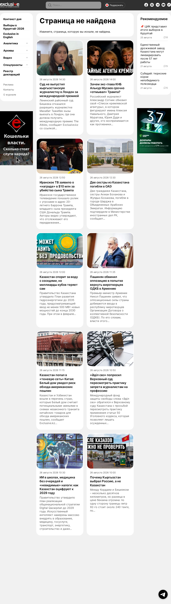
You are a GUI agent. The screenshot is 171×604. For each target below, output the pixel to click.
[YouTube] (163, 6)
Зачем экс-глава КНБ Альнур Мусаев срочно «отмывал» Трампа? (107, 88)
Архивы (8, 50)
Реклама (8, 84)
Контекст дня (12, 19)
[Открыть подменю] (27, 43)
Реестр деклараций (11, 72)
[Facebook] (146, 6)
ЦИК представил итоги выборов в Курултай (153, 30)
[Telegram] (158, 5)
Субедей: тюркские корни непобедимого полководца (153, 78)
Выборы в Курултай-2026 (13, 27)
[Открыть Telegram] (163, 594)
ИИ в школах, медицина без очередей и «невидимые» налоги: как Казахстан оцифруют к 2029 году (59, 485)
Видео (7, 57)
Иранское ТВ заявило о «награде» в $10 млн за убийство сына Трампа (57, 186)
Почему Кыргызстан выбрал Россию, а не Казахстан (105, 481)
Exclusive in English (11, 35)
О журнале (9, 94)
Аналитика (10, 43)
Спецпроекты (12, 65)
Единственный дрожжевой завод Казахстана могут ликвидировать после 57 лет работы (152, 53)
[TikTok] (169, 5)
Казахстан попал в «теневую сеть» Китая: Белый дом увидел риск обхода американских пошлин (57, 382)
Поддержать (116, 5)
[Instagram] (152, 6)
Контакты (8, 89)
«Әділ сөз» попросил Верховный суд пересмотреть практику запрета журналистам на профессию (109, 382)
